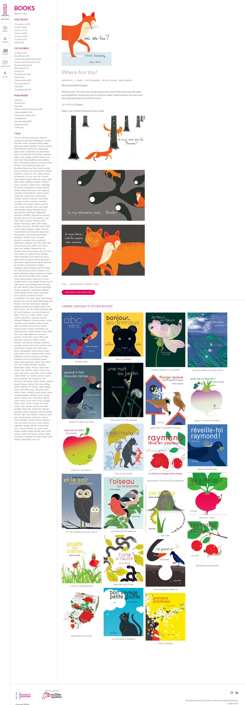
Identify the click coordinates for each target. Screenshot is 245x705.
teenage (45, 409)
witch (24, 434)
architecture (31, 151)
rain (15, 365)
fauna (16, 248)
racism (47, 362)
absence (25, 138)
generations (19, 262)
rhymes (35, 367)
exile (33, 240)
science (49, 373)
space (49, 392)
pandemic (46, 342)
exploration (19, 243)
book (40, 168)
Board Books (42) (22, 56)
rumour (43, 370)
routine (36, 370)
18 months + (68, 80)
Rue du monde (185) (23, 121)
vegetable (18, 425)
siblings (47, 384)
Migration (26, 320)
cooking (17, 198)
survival (36, 406)
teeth (25, 412)
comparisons (29, 196)
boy (31, 171)
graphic (41, 265)
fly (41, 251)
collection (46, 190)
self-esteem (28, 381)
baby (23, 157)
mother (39, 323)
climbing (45, 187)
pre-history (44, 356)
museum (17, 329)
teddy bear (36, 409)
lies (28, 309)
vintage (26, 425)
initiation (23, 293)
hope (35, 279)
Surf (23, 406)
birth (50, 163)
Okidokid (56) (20, 118)
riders (46, 367)
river (22, 370)
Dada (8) (18, 106)
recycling (41, 365)
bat (48, 157)
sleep (41, 387)
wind (43, 431)
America (41, 146)
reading (26, 365)
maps (46, 315)
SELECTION (5, 66)
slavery (35, 387)
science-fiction (20, 376)
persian (29, 348)
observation (27, 337)
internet (22, 295)
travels (31, 420)
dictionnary (31, 212)
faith (49, 243)
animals (49, 146)
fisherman (18, 251)
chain (16, 179)
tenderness (33, 412)
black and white (34, 165)
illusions (38, 287)
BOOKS (5, 54)
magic (32, 315)
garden (37, 259)
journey (29, 301)
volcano (22, 428)
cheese (44, 179)
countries (33, 198)
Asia (34, 154)
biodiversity (23, 163)
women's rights (44, 434)
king (24, 304)
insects (36, 293)
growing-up (33, 268)
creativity (42, 201)
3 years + (79, 80)
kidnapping (43, 301)
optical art (27, 340)
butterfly (17, 174)
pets (35, 348)
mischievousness (38, 320)
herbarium (40, 273)
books (16, 171)
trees (25, 423)
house (24, 281)
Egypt (42, 226)
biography (33, 163)
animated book (20, 149)
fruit (31, 257)
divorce (25, 218)
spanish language (21, 395)
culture (37, 204)
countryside (43, 198)
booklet (47, 168)
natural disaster (20, 331)
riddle (41, 367)
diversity (17, 218)
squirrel (17, 398)
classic (20, 187)
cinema (32, 185)
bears (21, 160)
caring (39, 174)
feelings (27, 248)
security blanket (20, 378)
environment (19, 234)
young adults (26, 439)
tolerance (43, 414)
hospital (17, 281)
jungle (35, 301)
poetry (41, 353)
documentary (38, 218)
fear (21, 248)
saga (21, 373)
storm (28, 401)
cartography (19, 176)
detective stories (40, 210)
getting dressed (31, 262)
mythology (39, 329)
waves (45, 428)
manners (39, 315)
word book (18, 436)
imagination (25, 290)
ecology (17, 226)
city (15, 187)
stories (22, 401)
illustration (47, 287)
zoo (38, 439)
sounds (43, 392)
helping (32, 273)
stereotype (37, 398)
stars (30, 398)
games (30, 259)
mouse (31, 326)
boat (30, 168)
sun (41, 403)
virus (16, 428)
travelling (24, 420)
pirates (46, 351)
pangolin (17, 345)
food (45, 251)
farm (29, 246)
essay (33, 237)
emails (37, 229)
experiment (41, 240)
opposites (18, 340)
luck (47, 312)
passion (43, 345)
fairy (35, 243)
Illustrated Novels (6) (23, 65)
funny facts (38, 257)
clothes (17, 190)
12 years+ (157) (21, 36)
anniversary (32, 149)
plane (16, 353)
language (44, 304)
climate (38, 187)
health (16, 273)
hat (48, 270)
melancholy (25, 318)
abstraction (34, 138)
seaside (33, 376)
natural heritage (34, 331)
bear (16, 160)
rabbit (37, 362)
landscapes (35, 304)
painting (29, 342)
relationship (19, 367)
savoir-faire (34, 373)
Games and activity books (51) (27, 62)
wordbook (28, 436)
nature (44, 331)
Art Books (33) (21, 53)
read (20, 365)
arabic (22, 151)
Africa (40, 143)
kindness (17, 304)
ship (36, 384)
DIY (30, 218)
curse (16, 207)
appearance (43, 149)
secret (47, 376)
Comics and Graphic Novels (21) (28, 59)
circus (38, 185)
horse (40, 279)
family (16, 246)
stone (16, 401)
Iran (27, 298)
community (18, 196)
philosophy (42, 348)
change (29, 179)
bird (40, 163)
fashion (35, 246)
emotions (45, 229)
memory (43, 318)
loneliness (27, 312)
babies (17, 157)
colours (39, 193)
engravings (44, 232)
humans (40, 284)
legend (37, 306)
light (50, 309)
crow (25, 204)
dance (35, 207)
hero (16, 276)
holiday (45, 276)
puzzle (16, 362)
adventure (33, 143)
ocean (35, 337)
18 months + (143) (22, 24)
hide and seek (24, 276)
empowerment (20, 232)
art (37, 151)
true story (32, 423)
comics (46, 193)
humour (47, 284)
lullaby (17, 315)
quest (22, 362)
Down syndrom (25, 221)
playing (35, 353)
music (24, 329)
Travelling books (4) (23, 89)
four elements (30, 254)
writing (17, 439)
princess (26, 359)
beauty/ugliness (30, 160)
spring (46, 395)
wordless (37, 436)
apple (16, 151)
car (30, 174)
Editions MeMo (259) (23, 112)
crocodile (18, 204)
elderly (23, 229)
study (22, 403)
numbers (17, 337)
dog (46, 218)
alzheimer (33, 146)
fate (40, 246)
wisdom (17, 434)
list (15, 312)
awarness (47, 154)
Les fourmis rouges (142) (25, 115)
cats (30, 176)
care (34, 174)
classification (29, 187)
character (36, 179)
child (49, 179)
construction (41, 196)
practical (34, 356)
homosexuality (26, 279)
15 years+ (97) (21, 39)
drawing (36, 221)
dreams (17, 223)
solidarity (31, 392)
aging (46, 143)
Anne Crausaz (126, 80)
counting (25, 198)
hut (15, 287)
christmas (24, 185)
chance (22, 179)
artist (16, 154)
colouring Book (29, 193)
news (21, 334)
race (42, 362)
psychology (35, 359)
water (39, 428)
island (32, 298)
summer (35, 403)
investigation (19, 298)
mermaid (18, 320)
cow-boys (26, 201)
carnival (46, 174)
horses (46, 279)
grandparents (31, 265)
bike (16, 163)
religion (28, 367)
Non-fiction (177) (22, 68)
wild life (37, 431)
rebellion (33, 365)
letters (43, 306)
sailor (26, 373)
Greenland (18, 268)
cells (39, 176)
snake (26, 389)
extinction (29, 243)
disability (27, 215)
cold (39, 190)
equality (26, 237)
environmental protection (36, 234)
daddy (22, 207)
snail (21, 389)
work (44, 436)
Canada (25, 174)
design (29, 210)
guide (47, 268)
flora (30, 251)
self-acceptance (34, 378)
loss (33, 312)
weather (24, 431)
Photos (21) (19, 77)
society (23, 392)
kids (50, 301)
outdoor (42, 340)
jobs (23, 301)
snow (32, 389)
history (38, 276)
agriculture (18, 146)
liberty (17, 309)
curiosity (44, 204)
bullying (48, 171)
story (34, 401)
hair (15, 270)
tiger (23, 414)
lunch (22, 315)
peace (49, 345)
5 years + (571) (21, 30)
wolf (28, 434)
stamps (24, 398)
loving (42, 312)
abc (19, 138)
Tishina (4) (19, 127)
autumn (40, 154)
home (16, 279)
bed (39, 160)
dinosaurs (18, 215)
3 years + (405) (21, 27)
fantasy (23, 246)
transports (36, 417)
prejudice (18, 359)
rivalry (16, 370)
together (34, 414)
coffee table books (28, 190)
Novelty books (109, 80)
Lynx (27, 315)
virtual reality (43, 425)
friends (17, 257)
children (37, 182)
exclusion (26, 240)
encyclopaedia (33, 232)
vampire (45, 423)
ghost (41, 262)
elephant (30, 229)
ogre (46, 337)
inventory (39, 295)
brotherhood (39, 171)
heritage (48, 273)
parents (25, 345)
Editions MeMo (92, 80)
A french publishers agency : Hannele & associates (5, 11)
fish (44, 248)
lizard (19, 312)
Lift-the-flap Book (40, 309)
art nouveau (45, 151)
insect (29, 293)
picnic (34, 351)
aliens (26, 146)
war (35, 428)
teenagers (18, 412)
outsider (17, 342)
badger (29, 157)
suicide (28, 403)
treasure (38, 420)
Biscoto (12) (20, 103)
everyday (40, 237)
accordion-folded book (34, 140)
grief (25, 268)
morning (31, 323)
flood (25, 251)
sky (30, 387)
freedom (44, 254)
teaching (17, 409)
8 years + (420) (21, 33)
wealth (17, 431)
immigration (36, 290)
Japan (37, 298)
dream (43, 221)
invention (30, 295)
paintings (37, 342)
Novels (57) (19, 71)
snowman (39, 389)
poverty (27, 356)
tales (46, 406)
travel (16, 420)
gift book (48, 262)
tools (49, 414)
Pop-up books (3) (22, 83)
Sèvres (43, 381)
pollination (18, 356)
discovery (46, 215)
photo (16, 351)
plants (28, 353)
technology (26, 409)
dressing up (26, 223)
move (37, 326)
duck (34, 223)
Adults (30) (19, 42)
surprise (28, 406)
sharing (31, 384)
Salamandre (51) (21, 124)
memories (35, 318)
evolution (18, 240)
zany (34, 439)
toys (16, 417)
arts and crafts (25, 154)
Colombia (18, 193)
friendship (25, 257)
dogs (16, 221)
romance (28, 370)
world (49, 436)
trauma (45, 417)
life (31, 309)
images (17, 290)
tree (20, 423)
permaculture (19, 348)
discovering (36, 215)
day (40, 207)
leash (31, 306)
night (26, 334)
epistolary (18, 237)
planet (22, 353)
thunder (17, 414)
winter (48, 431)
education (35, 226)
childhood (29, 182)
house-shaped (33, 281)
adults (25, 143)
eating (44, 223)
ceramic (45, 176)
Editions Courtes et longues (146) (28, 109)
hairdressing (23, 270)
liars (48, 306)
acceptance (19, 140)
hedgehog (24, 273)
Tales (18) (19, 86)
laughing (17, 306)
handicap (33, 270)
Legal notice (232, 703)
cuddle (30, 204)
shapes (24, 384)
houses (43, 281)
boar (43, 165)
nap (46, 329)
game (16, 259)
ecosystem (26, 226)
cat (26, 176)
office (41, 337)
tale (41, 406)
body (35, 168)
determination (20, 212)
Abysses (43, 138)
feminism (34, 248)
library (23, 309)
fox (38, 254)
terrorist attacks (45, 412)
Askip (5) (18, 100)
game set (23, 259)
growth (42, 268)
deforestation (20, 210)
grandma (21, 265)
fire (40, 248)
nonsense (42, 334)
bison (24, 165)
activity (47, 140)
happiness (41, 270)
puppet (44, 359)
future (46, 257)
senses (36, 381)
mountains (23, 326)
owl (23, 342)
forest (21, 254)
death (45, 207)
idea (19, 287)
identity (25, 287)
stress (39, 401)
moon (25, 323)
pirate (39, 351)
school (42, 373)
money (49, 320)
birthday (17, 165)
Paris (31, 345)
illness (31, 287)
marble (17, 318)
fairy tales (42, 243)
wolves (34, 434)
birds (45, 163)
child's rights (19, 182)
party (36, 345)
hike (32, 276)
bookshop (24, 171)
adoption (18, 143)
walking (29, 428)
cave (35, 176)
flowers (36, 251)
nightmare (33, 334)
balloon (35, 157)
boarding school (21, 168)
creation (34, 201)
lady (28, 304)
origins (35, 340)
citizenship (45, 185)
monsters (18, 323)
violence (33, 425)
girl (15, 265)
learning (25, 306)
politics (48, 353)
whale (30, 431)
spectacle (33, 395)
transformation (25, 417)
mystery (31, 329)
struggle (46, 401)
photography (25, 351)
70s (15, 138)
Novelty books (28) (23, 74)
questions (30, 362)
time (28, 414)
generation (45, 259)
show (41, 384)
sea (28, 376)
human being (30, 284)
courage (17, 201)
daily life (29, 207)
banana (43, 157)
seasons (41, 376)
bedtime (45, 160)
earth (38, 223)
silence (17, 387)
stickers (46, 398)
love (37, 312)
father (45, 246)
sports (40, 395)
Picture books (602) (23, 80)
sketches (24, 387)
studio (16, 403)
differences (41, 212)
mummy (43, 326)
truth (39, 423)
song (38, 392)
